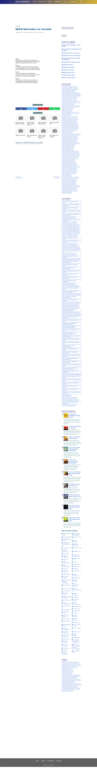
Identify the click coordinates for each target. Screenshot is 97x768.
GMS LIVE (64, 108)
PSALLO (63, 91)
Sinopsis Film (74, 686)
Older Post (56, 177)
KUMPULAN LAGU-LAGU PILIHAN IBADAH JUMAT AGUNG (71, 365)
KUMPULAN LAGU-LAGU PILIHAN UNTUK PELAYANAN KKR (70, 372)
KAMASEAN (64, 141)
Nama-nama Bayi (65, 682)
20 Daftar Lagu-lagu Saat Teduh (69, 222)
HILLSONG (64, 89)
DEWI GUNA (71, 136)
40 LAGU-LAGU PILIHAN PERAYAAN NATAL (70, 305)
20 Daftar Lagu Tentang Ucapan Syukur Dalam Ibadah (71, 220)
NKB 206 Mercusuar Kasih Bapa (54, 136)
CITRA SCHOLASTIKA (73, 158)
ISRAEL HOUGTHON (73, 138)
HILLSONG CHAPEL (75, 156)
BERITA (79, 680)
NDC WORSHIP (65, 104)
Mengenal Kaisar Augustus (69, 75)
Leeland (64, 121)
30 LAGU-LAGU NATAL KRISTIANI (68, 283)
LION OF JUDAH (75, 177)
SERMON (64, 667)
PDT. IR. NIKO (76, 102)
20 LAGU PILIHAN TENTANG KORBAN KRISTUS (71, 229)
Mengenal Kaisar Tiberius (68, 72)
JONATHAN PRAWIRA (74, 128)
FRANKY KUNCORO (74, 151)
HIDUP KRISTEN (23, 1)
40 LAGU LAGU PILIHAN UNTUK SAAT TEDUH (70, 303)
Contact (43, 760)
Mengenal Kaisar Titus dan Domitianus (71, 55)
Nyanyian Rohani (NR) (66, 87)
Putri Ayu (73, 162)
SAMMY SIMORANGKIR (66, 192)
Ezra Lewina (71, 160)
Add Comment (40, 32)
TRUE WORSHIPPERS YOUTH (67, 147)
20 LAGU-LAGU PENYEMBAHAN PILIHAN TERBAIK (69, 238)
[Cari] (80, 1)
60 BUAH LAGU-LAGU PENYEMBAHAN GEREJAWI (71, 314)
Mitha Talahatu (73, 179)
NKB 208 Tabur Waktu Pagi (54, 123)
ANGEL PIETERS (74, 123)
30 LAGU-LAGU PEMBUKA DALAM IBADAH (70, 286)
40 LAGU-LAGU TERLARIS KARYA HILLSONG (70, 307)
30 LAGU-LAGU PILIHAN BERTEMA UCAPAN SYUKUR (70, 289)
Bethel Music (65, 145)
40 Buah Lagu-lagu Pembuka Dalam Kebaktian (70, 300)
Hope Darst (71, 145)
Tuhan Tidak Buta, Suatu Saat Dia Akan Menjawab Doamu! (74, 507)
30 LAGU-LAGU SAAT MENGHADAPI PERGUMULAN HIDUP (69, 297)
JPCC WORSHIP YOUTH (66, 177)
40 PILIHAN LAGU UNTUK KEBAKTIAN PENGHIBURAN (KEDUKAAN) (69, 310)
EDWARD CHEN (73, 130)
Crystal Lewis (74, 171)
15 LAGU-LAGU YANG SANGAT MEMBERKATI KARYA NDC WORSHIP (70, 215)
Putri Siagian (65, 169)
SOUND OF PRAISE (72, 100)
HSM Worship (65, 158)
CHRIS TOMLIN (70, 108)
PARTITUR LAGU (42, 1)
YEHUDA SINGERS (76, 143)
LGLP (72, 134)
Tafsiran (64, 680)
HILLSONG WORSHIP (66, 115)
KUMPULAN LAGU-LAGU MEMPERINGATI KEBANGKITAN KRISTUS (70, 359)
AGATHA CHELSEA (65, 171)
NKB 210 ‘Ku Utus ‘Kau (20, 135)
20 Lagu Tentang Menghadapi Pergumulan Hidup (68, 268)
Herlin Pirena (77, 134)
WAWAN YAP (69, 121)
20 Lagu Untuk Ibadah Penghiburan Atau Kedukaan (71, 271)
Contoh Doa (72, 684)
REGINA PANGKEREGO (66, 113)
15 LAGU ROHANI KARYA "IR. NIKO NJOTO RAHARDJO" (70, 208)
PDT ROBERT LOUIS (66, 190)
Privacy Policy (51, 760)
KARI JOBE (75, 117)
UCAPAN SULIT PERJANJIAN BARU (68, 688)
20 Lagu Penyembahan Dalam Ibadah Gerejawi (70, 265)
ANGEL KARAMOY (65, 184)
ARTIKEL (68, 667)
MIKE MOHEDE (65, 160)
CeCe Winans (65, 186)
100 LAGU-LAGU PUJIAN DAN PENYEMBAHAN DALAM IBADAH (70, 205)
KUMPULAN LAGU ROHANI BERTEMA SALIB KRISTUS (70, 330)
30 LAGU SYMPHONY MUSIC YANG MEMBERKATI (69, 275)
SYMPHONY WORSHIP (75, 106)
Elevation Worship (66, 175)
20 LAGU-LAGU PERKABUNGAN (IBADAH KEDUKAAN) (70, 242)
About (37, 760)
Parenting (77, 675)
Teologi (70, 669)
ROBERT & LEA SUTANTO (67, 117)
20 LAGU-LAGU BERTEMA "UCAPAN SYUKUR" (71, 233)
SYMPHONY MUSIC (70, 95)
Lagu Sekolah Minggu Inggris (69, 405)
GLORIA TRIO (64, 100)
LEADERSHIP (64, 669)
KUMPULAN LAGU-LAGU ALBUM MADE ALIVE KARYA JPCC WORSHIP (70, 337)
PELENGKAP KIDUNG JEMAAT (65, 543)
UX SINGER (74, 164)
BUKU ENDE (66, 537)
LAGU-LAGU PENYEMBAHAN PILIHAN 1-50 (70, 400)
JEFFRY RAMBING (65, 128)
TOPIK (64, 1)
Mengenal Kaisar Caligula (68, 69)
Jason (74, 121)
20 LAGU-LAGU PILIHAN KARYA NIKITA (69, 244)
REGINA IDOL (64, 182)
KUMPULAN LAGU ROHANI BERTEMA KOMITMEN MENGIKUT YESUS (69, 324)
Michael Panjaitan (66, 162)
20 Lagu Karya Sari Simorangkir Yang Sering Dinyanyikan (70, 262)
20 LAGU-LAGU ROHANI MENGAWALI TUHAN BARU (70, 251)
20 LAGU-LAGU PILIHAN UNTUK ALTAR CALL (70, 246)
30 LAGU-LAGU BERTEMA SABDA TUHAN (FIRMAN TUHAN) (70, 278)
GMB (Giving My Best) (66, 110)
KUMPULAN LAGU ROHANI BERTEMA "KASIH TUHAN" (70, 321)
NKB (68, 89)
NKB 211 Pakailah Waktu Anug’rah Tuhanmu (42, 137)
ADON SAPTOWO (65, 130)
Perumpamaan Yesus (71, 680)
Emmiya (70, 186)
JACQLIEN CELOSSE (74, 119)
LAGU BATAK (66, 590)
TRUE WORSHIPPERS (66, 93)
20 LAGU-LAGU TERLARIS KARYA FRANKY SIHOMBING (70, 257)
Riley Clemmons (72, 182)
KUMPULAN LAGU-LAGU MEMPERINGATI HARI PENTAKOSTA (71, 356)
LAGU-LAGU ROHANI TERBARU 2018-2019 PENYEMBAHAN (70, 403)
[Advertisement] (48, 14)
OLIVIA (77, 166)
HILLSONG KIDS (65, 138)
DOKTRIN (72, 682)
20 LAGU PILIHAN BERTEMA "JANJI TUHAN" (70, 227)
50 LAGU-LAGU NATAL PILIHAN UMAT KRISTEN (71, 312)
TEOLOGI (34, 1)
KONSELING (78, 684)
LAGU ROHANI (72, 1)
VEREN (76, 136)
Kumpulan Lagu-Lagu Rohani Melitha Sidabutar (70, 390)
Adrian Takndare (66, 151)
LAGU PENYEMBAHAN (66, 395)
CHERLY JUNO (73, 173)
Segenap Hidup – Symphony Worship (71, 62)
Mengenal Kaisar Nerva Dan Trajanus (71, 53)
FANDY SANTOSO (65, 173)
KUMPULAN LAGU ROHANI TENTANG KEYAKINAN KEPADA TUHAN (69, 333)
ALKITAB (77, 688)
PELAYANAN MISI (65, 690)
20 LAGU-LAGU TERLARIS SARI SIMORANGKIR (71, 259)
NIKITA (63, 95)
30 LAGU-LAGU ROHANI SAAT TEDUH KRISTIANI (71, 294)
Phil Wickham (74, 190)
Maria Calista (65, 179)
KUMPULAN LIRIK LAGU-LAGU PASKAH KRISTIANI (69, 387)
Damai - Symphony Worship (69, 77)
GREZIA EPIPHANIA (66, 123)
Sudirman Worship (66, 164)
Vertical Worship (66, 156)
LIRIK (64, 559)
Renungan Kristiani (66, 662)
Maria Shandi (78, 95)
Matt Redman (73, 188)
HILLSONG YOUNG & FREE (67, 132)
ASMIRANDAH (73, 184)
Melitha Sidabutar (72, 141)
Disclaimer (59, 760)
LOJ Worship (71, 153)
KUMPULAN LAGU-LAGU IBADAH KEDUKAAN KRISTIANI (70, 340)
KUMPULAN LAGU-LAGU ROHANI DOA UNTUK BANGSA (71, 377)
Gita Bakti (75, 87)
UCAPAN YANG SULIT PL (67, 664)
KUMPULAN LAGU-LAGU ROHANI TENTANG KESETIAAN (70, 383)
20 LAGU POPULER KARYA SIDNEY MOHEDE (70, 231)
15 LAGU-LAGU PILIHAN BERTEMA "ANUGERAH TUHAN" (71, 211)
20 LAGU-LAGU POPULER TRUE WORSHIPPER (71, 248)
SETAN (71, 690)
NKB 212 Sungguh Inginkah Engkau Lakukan (31, 124)
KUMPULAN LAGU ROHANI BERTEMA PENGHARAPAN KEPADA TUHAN (69, 327)
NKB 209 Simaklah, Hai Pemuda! (32, 136)
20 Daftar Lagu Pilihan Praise (68, 217)
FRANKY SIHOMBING (71, 91)
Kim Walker (64, 136)
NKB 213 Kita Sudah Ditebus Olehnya (42, 123)
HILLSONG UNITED (65, 97)
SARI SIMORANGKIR (75, 93)
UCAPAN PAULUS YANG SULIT (68, 675)
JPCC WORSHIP (74, 97)
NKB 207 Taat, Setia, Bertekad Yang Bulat (20, 123)
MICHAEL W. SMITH (66, 106)
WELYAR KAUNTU (65, 119)
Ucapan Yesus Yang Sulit (67, 671)
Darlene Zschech (74, 125)
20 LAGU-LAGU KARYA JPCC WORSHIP (69, 235)
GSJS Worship (77, 186)
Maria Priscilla (65, 188)
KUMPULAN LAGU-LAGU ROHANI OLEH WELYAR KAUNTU (71, 380)
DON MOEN (71, 104)
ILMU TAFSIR (74, 667)
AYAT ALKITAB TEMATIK (66, 673)
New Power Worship (66, 143)
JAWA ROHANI (72, 166)
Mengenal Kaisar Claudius (68, 67)
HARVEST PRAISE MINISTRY (67, 102)
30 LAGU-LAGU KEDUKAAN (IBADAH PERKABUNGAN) (69, 281)
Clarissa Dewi (65, 166)
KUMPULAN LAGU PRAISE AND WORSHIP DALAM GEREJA (70, 317)
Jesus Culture (75, 113)
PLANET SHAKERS (74, 89)
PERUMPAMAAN (58, 1)
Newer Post (18, 177)
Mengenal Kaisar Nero (68, 64)
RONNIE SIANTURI (72, 169)
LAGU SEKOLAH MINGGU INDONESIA (69, 397)
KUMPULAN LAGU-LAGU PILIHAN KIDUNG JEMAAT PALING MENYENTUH (70, 368)
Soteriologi (73, 677)
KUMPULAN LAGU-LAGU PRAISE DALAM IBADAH (71, 374)
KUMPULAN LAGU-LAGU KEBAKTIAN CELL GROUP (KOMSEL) (70, 352)
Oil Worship (65, 153)
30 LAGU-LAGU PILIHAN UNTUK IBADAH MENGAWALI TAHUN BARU (69, 292)
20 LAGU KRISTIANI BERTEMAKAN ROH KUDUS (71, 225)
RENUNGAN (50, 1)
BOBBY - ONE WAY (65, 134)
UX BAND (77, 153)
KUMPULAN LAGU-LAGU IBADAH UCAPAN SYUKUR (70, 349)
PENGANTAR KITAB (66, 677)
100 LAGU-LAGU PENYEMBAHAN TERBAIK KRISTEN (70, 202)
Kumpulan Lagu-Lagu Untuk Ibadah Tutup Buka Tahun (71, 393)
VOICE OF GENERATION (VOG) (68, 149)
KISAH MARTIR (65, 684)
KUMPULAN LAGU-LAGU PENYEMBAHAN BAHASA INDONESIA (70, 362)
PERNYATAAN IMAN (66, 686)
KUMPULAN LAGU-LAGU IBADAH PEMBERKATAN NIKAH (68, 346)
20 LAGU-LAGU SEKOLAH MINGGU (69, 254)
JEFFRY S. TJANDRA (65, 125)
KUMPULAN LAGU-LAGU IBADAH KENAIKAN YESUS (70, 343)
